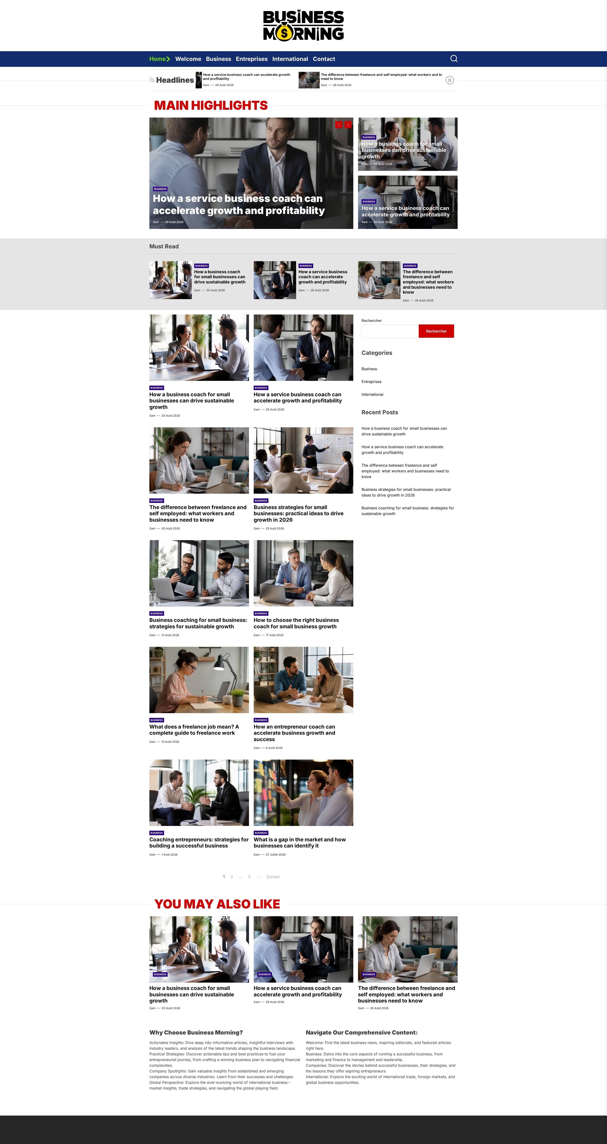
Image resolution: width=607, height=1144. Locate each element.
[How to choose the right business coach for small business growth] (303, 573)
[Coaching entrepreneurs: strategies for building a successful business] (199, 793)
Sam (252, 85)
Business (218, 58)
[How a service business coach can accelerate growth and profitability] (251, 173)
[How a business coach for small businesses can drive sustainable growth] (170, 280)
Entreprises (252, 58)
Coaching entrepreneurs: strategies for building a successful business (199, 842)
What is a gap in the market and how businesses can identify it (300, 842)
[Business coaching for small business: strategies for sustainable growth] (199, 573)
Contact (324, 58)
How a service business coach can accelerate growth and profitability (239, 204)
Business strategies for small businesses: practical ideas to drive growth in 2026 (299, 513)
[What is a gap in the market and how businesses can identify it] (303, 793)
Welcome (188, 58)
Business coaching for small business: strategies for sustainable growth (198, 623)
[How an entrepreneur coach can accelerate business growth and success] (303, 680)
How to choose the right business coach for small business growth (296, 623)
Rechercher (372, 320)
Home (157, 58)
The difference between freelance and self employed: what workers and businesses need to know (317, 77)
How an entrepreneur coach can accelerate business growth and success (294, 733)
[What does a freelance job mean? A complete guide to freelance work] (199, 680)
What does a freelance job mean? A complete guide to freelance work (194, 730)
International (290, 58)
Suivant (273, 876)
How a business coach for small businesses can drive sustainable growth (404, 150)
